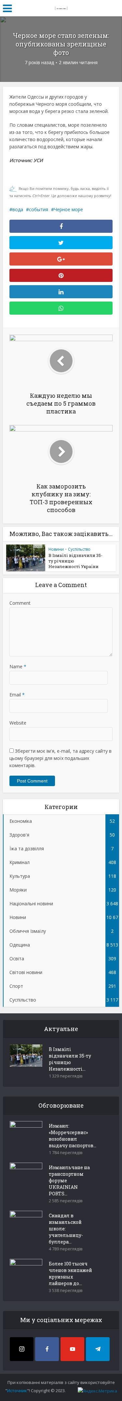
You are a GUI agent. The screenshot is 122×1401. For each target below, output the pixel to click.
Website (17, 723)
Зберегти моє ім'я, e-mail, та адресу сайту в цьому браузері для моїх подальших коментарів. (60, 758)
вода (17, 209)
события (38, 209)
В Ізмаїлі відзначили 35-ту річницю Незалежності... (70, 1059)
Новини (56, 549)
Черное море (68, 209)
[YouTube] (72, 1349)
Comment (20, 603)
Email (17, 694)
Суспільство (79, 549)
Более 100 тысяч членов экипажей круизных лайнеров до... (70, 1273)
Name (17, 666)
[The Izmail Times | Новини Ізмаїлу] (61, 7)
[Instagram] (22, 1349)
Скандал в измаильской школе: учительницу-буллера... (66, 1228)
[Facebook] (47, 1349)
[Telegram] (98, 1349)
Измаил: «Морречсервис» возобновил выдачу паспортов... (72, 1136)
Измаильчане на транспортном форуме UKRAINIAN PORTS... (69, 1180)
